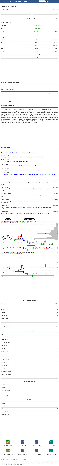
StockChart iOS (8, 445)
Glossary (24, 459)
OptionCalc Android (51, 454)
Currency (25, 1)
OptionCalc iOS (51, 445)
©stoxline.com (3, 459)
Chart (15, 1)
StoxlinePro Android (36, 454)
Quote (10, 1)
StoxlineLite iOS (22, 445)
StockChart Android (8, 454)
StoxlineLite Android (22, 454)
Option (16, 459)
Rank (19, 1)
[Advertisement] (29, 70)
